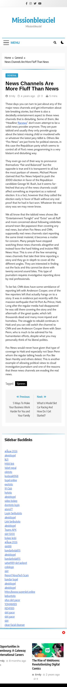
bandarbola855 (12, 550)
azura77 (9, 509)
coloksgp (9, 567)
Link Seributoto (12, 521)
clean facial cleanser (15, 625)
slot (6, 571)
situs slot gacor (12, 600)
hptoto (8, 492)
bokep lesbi (10, 538)
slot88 (8, 546)
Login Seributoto (13, 513)
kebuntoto (10, 596)
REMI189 (9, 608)
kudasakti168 (11, 476)
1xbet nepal (10, 468)
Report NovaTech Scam (17, 575)
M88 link (9, 463)
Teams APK (10, 530)
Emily (12, 96)
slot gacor (10, 612)
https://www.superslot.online (20, 592)
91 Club (8, 488)
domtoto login (12, 505)
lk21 (6, 459)
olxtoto (8, 472)
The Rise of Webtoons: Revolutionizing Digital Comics (46, 664)
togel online (11, 480)
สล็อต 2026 (11, 451)
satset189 (10, 563)
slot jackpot (21, 563)
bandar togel (11, 579)
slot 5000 (10, 534)
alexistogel (10, 455)
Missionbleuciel (33, 20)
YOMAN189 (11, 604)
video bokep (11, 501)
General (12, 75)
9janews (22, 122)
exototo (9, 484)
